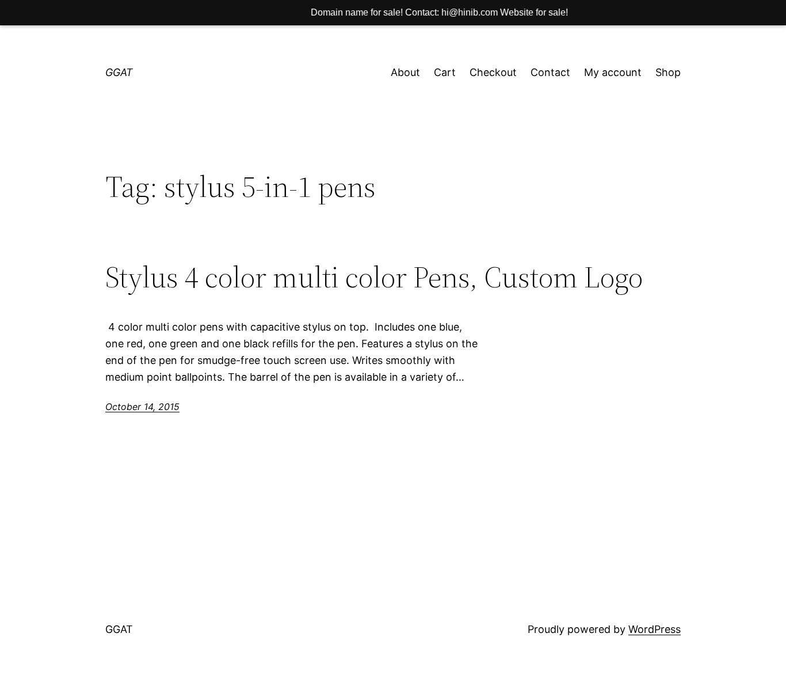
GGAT (119, 72)
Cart (445, 72)
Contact (550, 72)
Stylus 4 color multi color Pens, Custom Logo (374, 277)
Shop (668, 72)
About (405, 72)
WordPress (654, 629)
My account (613, 72)
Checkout (493, 72)
